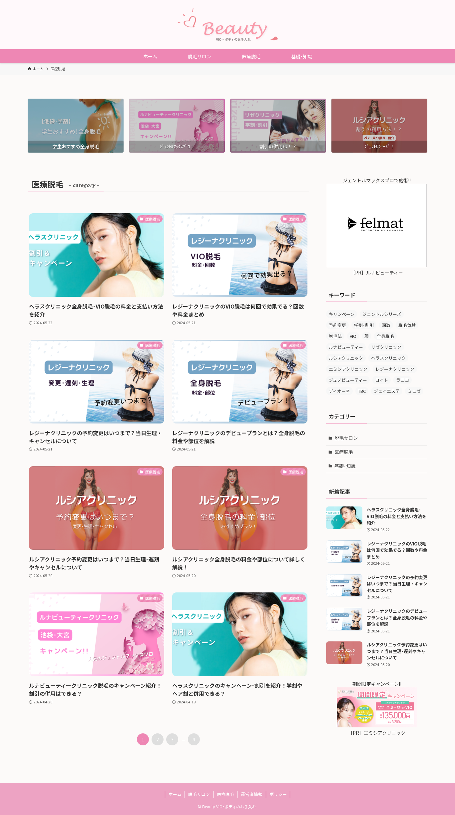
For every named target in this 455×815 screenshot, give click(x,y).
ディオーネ (339, 391)
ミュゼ (414, 391)
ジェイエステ (387, 391)
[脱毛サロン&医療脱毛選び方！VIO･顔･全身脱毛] (227, 24)
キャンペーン (341, 314)
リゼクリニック (386, 347)
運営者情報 (251, 794)
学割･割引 (364, 325)
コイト (381, 380)
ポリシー (278, 794)
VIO (353, 336)
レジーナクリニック (394, 369)
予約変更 (337, 325)
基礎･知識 (344, 465)
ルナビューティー (346, 347)
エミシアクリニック (348, 369)
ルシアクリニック (346, 358)
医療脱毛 (343, 451)
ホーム (175, 794)
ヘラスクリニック (388, 358)
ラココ (402, 380)
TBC (362, 391)
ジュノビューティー (348, 380)
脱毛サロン (346, 437)
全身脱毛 (385, 336)
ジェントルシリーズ (381, 314)
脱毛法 (335, 336)
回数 (386, 325)
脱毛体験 (407, 325)
